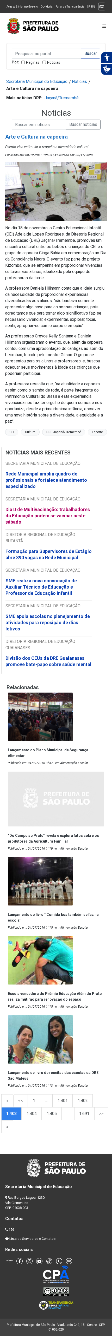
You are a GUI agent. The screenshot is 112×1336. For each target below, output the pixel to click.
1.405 (52, 1113)
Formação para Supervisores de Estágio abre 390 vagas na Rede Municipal (48, 554)
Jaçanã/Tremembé (62, 97)
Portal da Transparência (69, 6)
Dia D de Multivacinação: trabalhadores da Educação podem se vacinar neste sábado (47, 516)
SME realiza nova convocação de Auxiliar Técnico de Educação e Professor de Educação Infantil (41, 587)
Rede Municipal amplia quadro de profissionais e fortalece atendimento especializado (46, 480)
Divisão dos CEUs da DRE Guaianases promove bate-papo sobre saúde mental (48, 661)
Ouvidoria (47, 6)
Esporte (97, 432)
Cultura (30, 432)
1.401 (63, 1100)
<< (20, 1100)
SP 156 (91, 6)
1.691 (84, 1113)
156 (11, 1229)
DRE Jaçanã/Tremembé (63, 432)
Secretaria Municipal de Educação (36, 81)
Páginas (32, 62)
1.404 (32, 1113)
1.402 (83, 1100)
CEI (11, 432)
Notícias (53, 62)
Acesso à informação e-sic (22, 6)
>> (101, 1113)
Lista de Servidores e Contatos (32, 1239)
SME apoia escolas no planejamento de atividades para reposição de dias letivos (47, 622)
